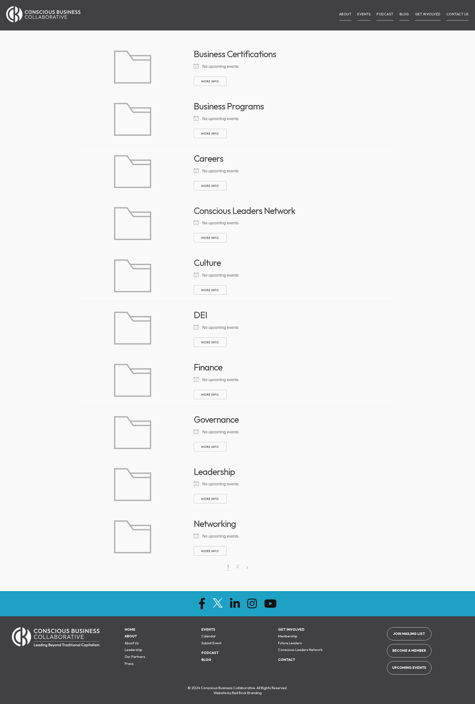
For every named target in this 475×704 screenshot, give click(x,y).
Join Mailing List (409, 633)
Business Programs (229, 106)
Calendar (208, 636)
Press (129, 663)
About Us (132, 643)
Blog (206, 659)
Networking (215, 523)
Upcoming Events (409, 667)
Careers (208, 158)
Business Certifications (235, 53)
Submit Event (211, 643)
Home (130, 629)
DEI (200, 314)
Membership (287, 636)
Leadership (214, 471)
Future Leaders (290, 643)
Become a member (409, 650)
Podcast (210, 653)
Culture (207, 262)
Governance (216, 419)
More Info (210, 81)
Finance (208, 367)
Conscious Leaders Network (244, 210)
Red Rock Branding (247, 693)
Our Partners (135, 656)
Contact (286, 659)
